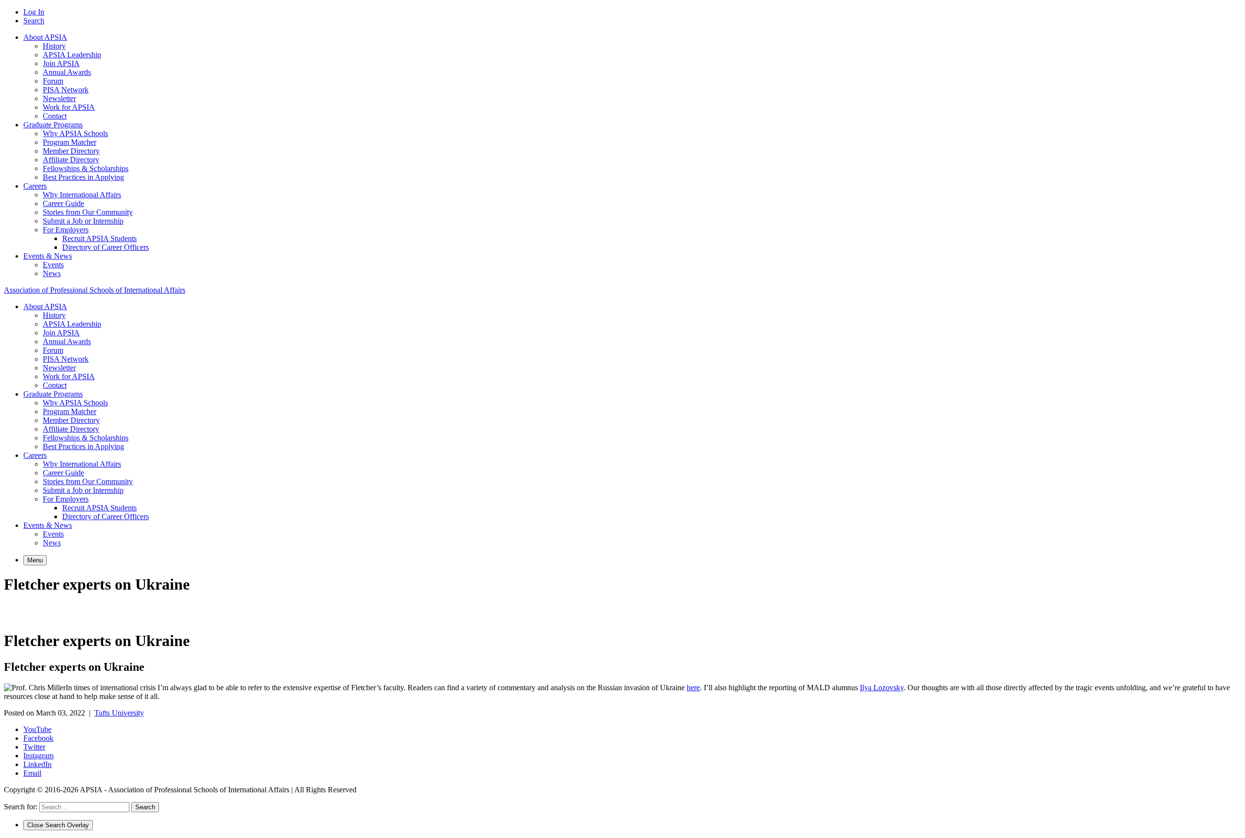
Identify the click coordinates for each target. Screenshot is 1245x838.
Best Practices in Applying (83, 177)
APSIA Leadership (72, 55)
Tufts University (119, 713)
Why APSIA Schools (75, 133)
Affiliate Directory (71, 160)
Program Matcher (69, 142)
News (52, 273)
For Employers (66, 230)
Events (53, 265)
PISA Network (66, 90)
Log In (33, 12)
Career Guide (63, 203)
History (54, 46)
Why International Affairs (82, 195)
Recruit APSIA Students (99, 238)
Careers (35, 186)
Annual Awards (67, 72)
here (693, 687)
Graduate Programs (53, 125)
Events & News (47, 256)
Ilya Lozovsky (882, 687)
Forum (53, 81)
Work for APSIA (69, 107)
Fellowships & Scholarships (85, 168)
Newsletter (59, 98)
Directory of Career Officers (105, 247)
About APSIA (45, 37)
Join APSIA (61, 63)
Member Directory (71, 151)
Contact (55, 116)
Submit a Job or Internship (83, 221)
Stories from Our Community (88, 212)
